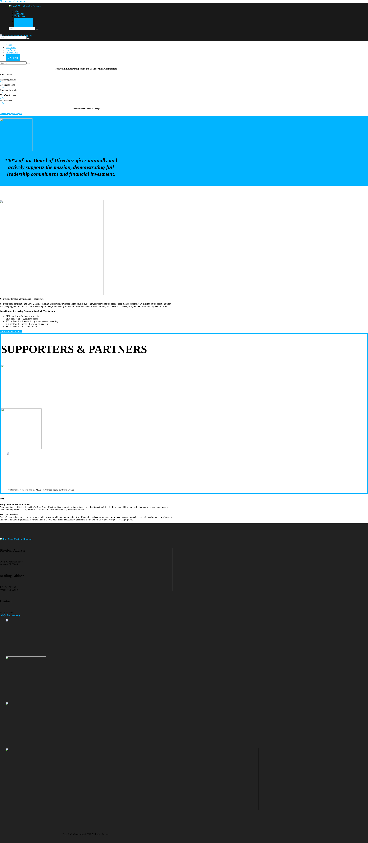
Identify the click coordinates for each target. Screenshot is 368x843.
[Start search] (37, 29)
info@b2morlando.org (10, 615)
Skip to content (7, 1)
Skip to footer (20, 1)
